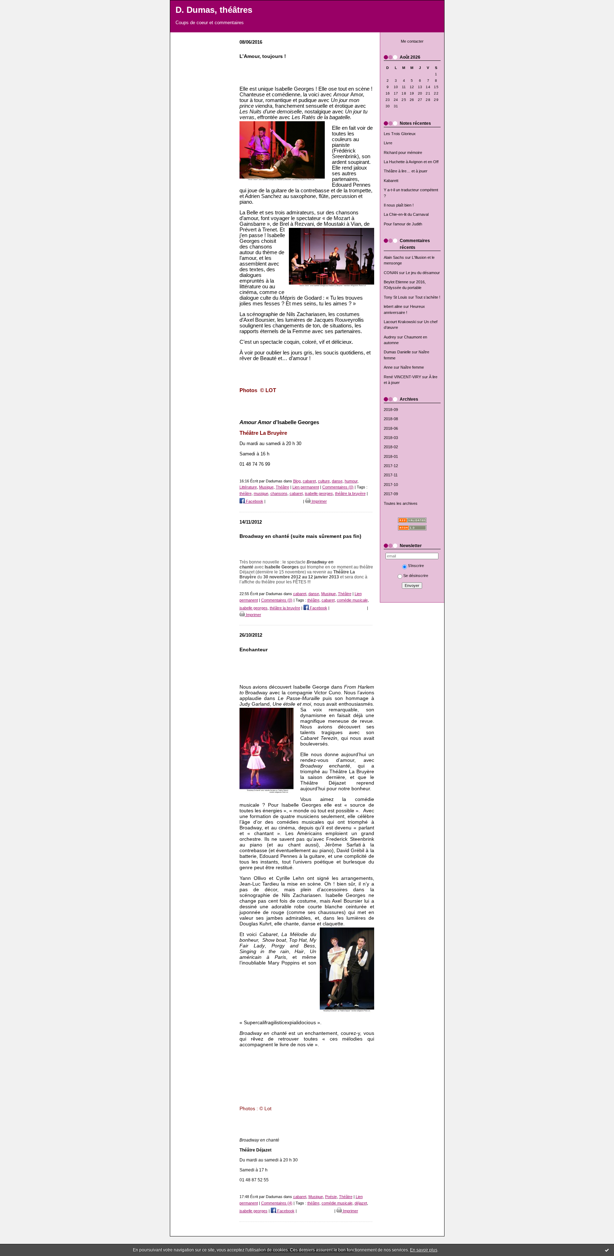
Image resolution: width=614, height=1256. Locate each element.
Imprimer (319, 501)
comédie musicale (352, 600)
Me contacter (412, 41)
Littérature (248, 487)
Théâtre (282, 487)
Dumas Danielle (397, 352)
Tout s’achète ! (427, 297)
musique (261, 493)
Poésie (331, 1196)
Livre (388, 143)
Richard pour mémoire (403, 152)
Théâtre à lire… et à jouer (405, 171)
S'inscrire (416, 565)
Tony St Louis (395, 297)
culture (324, 481)
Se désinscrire (415, 575)
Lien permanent (305, 487)
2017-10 (391, 484)
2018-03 (391, 437)
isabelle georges (319, 493)
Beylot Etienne (396, 282)
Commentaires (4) (276, 1203)
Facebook (254, 501)
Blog (297, 481)
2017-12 (391, 466)
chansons (278, 493)
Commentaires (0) (338, 487)
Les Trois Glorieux (400, 134)
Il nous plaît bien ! (399, 205)
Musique (266, 487)
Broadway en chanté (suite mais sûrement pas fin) (300, 536)
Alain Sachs (394, 257)
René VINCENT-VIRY (402, 377)
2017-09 (391, 494)
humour (351, 481)
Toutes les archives (401, 503)
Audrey (390, 337)
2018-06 (391, 428)
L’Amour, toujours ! (262, 56)
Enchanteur (253, 649)
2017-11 (391, 475)
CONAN (391, 273)
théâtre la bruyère (350, 493)
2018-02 (391, 447)
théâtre (245, 493)
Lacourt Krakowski (400, 322)
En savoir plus (423, 1249)
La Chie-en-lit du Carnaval (406, 214)
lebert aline (393, 306)
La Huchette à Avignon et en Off (411, 162)
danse (337, 481)
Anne (388, 367)
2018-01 (391, 456)
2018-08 (391, 419)
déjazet (361, 1203)
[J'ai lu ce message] (607, 1250)
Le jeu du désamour (423, 273)
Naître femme (412, 367)
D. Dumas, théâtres (214, 10)
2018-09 (391, 409)
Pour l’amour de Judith (403, 224)
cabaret (309, 481)
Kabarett (391, 180)
